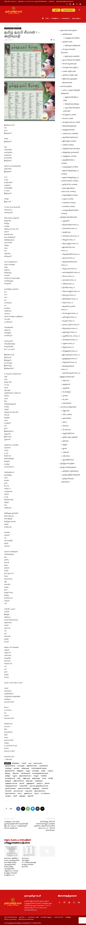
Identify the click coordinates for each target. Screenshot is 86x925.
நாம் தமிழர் (35, 771)
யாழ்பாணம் (28, 791)
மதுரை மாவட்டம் (69, 343)
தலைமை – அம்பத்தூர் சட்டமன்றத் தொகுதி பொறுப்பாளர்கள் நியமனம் (29, 862)
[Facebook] (66, 4)
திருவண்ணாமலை (25, 776)
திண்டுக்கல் (15, 763)
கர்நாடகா (66, 380)
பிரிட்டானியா (67, 414)
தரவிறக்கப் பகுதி (33, 917)
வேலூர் (36, 776)
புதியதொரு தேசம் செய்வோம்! (65, 1)
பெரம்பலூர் (20, 766)
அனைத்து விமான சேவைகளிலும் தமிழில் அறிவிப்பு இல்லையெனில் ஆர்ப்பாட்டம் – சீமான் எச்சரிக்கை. (44, 825)
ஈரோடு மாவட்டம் (68, 284)
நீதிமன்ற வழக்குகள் (70, 79)
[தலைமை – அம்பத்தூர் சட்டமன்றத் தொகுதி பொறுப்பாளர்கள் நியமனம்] (29, 851)
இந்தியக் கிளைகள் (67, 377)
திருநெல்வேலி (9, 771)
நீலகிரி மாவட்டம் (69, 287)
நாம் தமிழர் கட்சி (10, 778)
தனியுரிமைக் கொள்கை (26, 919)
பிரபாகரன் (8, 791)
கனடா (65, 422)
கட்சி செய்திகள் (9, 28)
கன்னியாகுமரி (25, 773)
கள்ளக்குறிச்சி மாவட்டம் (71, 272)
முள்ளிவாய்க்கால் (10, 788)
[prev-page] (5, 879)
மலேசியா (66, 456)
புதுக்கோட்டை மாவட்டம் (71, 336)
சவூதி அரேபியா (68, 433)
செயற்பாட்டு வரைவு (10, 919)
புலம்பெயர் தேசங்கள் (68, 407)
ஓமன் (65, 448)
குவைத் (65, 441)
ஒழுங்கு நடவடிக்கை (72, 56)
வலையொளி (58, 917)
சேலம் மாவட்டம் (68, 276)
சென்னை (45, 788)
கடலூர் (28, 771)
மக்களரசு (51, 1)
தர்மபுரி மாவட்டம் (69, 258)
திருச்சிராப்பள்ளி (32, 766)
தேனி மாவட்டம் (68, 347)
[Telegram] (73, 4)
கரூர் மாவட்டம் (68, 303)
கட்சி (46, 18)
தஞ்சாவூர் (22, 796)
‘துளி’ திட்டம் (22, 917)
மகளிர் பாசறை (68, 145)
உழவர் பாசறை (68, 199)
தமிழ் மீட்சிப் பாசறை (70, 184)
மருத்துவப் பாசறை (69, 156)
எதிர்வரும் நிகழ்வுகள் (72, 45)
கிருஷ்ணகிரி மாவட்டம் (71, 254)
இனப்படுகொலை (40, 791)
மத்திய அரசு (26, 778)
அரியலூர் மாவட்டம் (70, 317)
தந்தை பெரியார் (10, 766)
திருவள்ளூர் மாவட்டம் (71, 225)
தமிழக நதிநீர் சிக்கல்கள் (71, 475)
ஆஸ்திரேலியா (68, 460)
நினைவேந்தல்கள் (69, 126)
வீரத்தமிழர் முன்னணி (71, 152)
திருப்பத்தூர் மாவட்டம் (70, 243)
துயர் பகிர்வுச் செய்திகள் (71, 60)
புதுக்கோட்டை (28, 793)
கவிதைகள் (18, 28)
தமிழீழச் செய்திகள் (67, 463)
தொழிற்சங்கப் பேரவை (71, 149)
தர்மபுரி (22, 783)
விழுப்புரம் (15, 773)
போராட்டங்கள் (68, 118)
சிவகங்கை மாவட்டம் (70, 340)
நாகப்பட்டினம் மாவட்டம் (71, 325)
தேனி (15, 796)
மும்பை (65, 396)
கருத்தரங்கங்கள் (69, 130)
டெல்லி (65, 399)
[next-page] (9, 879)
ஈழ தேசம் (8, 796)
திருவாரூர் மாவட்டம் (70, 328)
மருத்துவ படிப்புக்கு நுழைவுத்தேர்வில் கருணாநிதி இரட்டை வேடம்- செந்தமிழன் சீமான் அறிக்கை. (16, 824)
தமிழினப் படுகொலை (71, 471)
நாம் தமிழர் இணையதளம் (40, 773)
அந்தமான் (66, 384)
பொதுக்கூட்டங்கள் (69, 115)
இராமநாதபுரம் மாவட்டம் (71, 355)
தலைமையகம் (18, 791)
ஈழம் (29, 763)
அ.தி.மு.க (40, 783)
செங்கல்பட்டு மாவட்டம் (71, 236)
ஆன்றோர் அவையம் (70, 137)
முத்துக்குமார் (30, 783)
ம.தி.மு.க (50, 771)
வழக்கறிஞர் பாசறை (70, 195)
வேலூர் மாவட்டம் (69, 240)
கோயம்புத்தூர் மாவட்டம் (71, 291)
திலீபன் (47, 783)
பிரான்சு (66, 426)
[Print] (37, 809)
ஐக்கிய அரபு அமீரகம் (70, 437)
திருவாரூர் (29, 781)
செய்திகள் (55, 18)
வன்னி (24, 763)
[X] (76, 4)
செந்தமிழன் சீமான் (11, 786)
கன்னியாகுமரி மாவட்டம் (71, 373)
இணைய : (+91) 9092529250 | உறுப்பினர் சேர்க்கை (32, 1)
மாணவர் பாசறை (69, 203)
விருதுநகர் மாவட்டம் (70, 351)
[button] (79, 10)
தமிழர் (43, 771)
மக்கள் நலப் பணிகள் (70, 133)
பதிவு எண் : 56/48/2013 (10, 1)
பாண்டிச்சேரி (23, 786)
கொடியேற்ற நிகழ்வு (72, 104)
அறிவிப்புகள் (67, 42)
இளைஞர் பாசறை (69, 141)
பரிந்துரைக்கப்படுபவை (17, 843)
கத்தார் (65, 445)
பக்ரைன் (66, 452)
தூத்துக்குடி (36, 788)
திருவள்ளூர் (36, 778)
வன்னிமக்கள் (43, 766)
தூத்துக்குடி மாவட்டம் (70, 358)
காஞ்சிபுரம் (67, 232)
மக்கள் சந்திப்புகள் (69, 71)
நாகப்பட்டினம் (38, 763)
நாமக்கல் (16, 768)
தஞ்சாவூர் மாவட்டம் (70, 332)
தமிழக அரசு (25, 768)
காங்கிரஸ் (44, 776)
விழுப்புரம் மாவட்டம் (70, 269)
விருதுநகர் (20, 771)
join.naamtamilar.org (30, 910)
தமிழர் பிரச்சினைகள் (68, 467)
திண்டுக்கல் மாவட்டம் (70, 299)
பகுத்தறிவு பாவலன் (11, 783)
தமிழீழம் (7, 776)
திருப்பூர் (7, 773)
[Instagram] (70, 4)
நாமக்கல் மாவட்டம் (69, 280)
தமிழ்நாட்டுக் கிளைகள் (68, 217)
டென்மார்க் (66, 430)
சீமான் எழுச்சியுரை (70, 64)
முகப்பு (6, 25)
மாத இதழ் (68, 917)
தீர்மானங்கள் (67, 83)
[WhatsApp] (28, 809)
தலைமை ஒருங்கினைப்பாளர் (39, 786)
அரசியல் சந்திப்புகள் (70, 75)
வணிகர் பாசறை (69, 206)
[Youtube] (80, 4)
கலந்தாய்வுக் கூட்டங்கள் (71, 122)
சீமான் (44, 778)
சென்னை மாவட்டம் (70, 228)
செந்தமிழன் (39, 781)
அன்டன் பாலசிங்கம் (24, 788)
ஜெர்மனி (66, 411)
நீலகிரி (51, 778)
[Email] (42, 809)
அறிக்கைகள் (67, 34)
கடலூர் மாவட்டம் (68, 321)
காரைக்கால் (67, 403)
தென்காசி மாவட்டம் (70, 362)
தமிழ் (18, 778)
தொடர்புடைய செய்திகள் (17, 840)
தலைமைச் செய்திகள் (68, 30)
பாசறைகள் (65, 18)
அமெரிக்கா (67, 418)
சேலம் (20, 793)
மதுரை (15, 776)
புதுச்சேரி (30, 796)
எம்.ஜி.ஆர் (8, 768)
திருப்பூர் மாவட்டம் (69, 295)
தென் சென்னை (10, 793)
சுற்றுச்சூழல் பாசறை (70, 167)
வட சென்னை (45, 793)
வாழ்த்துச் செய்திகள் (72, 38)
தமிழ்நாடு (8, 781)
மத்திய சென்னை (18, 781)
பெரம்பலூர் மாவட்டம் (70, 313)
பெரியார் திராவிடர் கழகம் (39, 768)
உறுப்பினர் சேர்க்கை (10, 917)
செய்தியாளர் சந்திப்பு (70, 67)
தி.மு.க (37, 793)
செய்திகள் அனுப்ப (46, 917)
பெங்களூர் (67, 392)
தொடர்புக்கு (75, 18)
